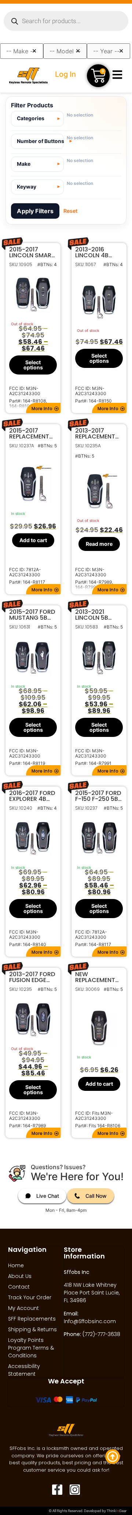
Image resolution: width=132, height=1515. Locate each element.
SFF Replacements (32, 1318)
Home (16, 1265)
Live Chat (47, 1196)
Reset (70, 211)
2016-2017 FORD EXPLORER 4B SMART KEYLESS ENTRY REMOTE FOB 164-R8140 (32, 796)
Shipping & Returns (32, 1329)
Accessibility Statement (24, 1370)
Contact (19, 1286)
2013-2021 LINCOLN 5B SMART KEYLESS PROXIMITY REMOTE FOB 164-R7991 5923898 (97, 615)
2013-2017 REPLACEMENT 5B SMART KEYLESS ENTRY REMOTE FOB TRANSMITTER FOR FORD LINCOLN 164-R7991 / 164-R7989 (96, 434)
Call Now (96, 1196)
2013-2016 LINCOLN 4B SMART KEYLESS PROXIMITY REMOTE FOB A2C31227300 (97, 252)
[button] (43, 408)
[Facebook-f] (57, 1489)
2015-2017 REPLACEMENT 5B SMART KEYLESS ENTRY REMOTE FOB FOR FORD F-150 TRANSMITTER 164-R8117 (31, 434)
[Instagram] (75, 1489)
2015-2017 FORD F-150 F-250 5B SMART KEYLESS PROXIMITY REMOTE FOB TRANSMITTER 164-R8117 (98, 796)
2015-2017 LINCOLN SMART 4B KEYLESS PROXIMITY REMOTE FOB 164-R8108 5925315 (32, 252)
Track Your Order (29, 1297)
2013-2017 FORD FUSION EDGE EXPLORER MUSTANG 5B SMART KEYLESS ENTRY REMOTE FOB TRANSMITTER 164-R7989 (32, 977)
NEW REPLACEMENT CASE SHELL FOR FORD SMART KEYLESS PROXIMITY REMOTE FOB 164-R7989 (98, 977)
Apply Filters (35, 211)
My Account (23, 1308)
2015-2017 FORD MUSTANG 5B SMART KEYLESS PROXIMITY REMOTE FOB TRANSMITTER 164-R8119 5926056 (32, 615)
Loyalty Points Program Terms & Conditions (31, 1347)
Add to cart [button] (33, 540)
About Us (20, 1276)
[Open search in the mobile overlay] (66, 21)
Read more (99, 543)
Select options (33, 364)
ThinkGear (116, 1511)
